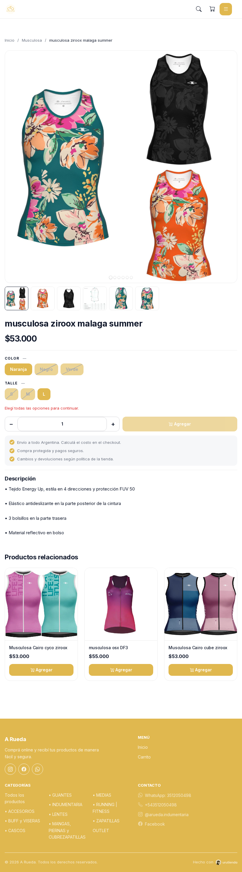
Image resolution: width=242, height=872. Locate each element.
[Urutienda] (226, 862)
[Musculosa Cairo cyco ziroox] (41, 604)
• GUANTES (60, 795)
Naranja (18, 369)
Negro (46, 369)
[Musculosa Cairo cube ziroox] (200, 604)
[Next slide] (227, 167)
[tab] (110, 277)
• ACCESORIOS (20, 811)
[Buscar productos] (198, 9)
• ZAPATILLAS (106, 820)
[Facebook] (24, 769)
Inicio (9, 40)
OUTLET (101, 830)
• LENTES (58, 814)
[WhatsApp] (37, 769)
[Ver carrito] (212, 9)
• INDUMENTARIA (65, 804)
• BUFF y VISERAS (22, 820)
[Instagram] (10, 769)
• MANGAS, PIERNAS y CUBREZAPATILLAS (67, 830)
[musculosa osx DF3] (121, 604)
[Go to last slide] (14, 167)
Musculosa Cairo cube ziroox (198, 647)
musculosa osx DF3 (108, 647)
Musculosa (32, 40)
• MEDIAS (102, 795)
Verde (72, 369)
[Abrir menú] (226, 9)
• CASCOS (15, 830)
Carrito (144, 756)
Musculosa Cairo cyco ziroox (38, 647)
